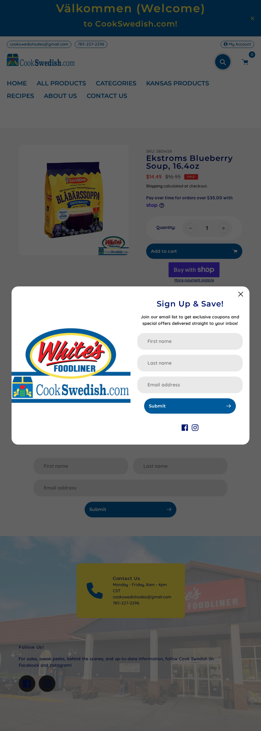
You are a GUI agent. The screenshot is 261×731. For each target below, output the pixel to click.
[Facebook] (184, 427)
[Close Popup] (241, 294)
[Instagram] (195, 427)
